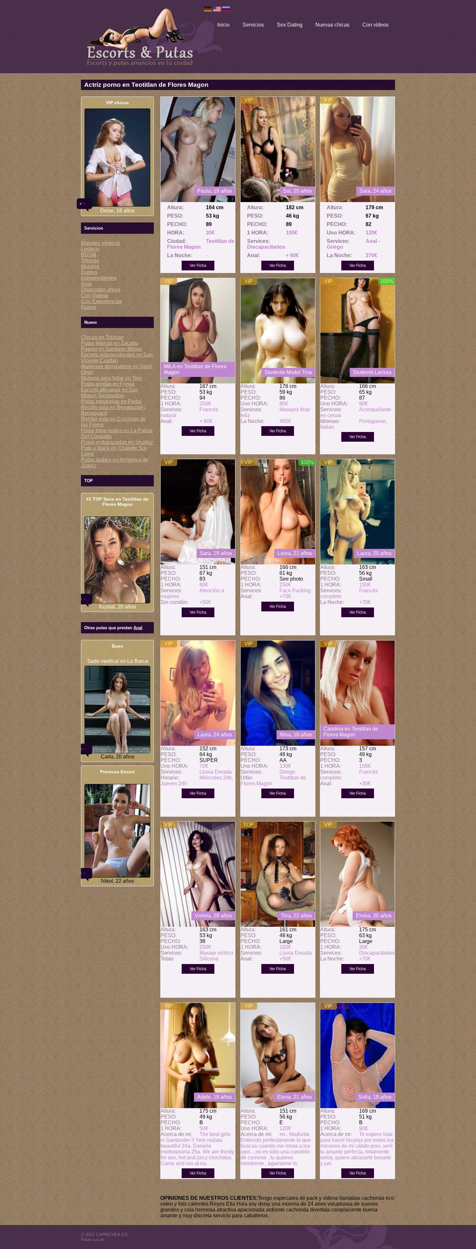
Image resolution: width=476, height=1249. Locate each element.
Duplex (89, 272)
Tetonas (90, 260)
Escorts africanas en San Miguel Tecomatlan (109, 392)
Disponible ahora (100, 289)
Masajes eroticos (100, 243)
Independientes (99, 278)
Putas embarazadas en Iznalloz (117, 442)
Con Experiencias (101, 301)
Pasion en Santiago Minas (111, 349)
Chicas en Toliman (102, 337)
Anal (86, 284)
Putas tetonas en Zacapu (109, 343)
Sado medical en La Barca (117, 661)
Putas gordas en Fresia (107, 384)
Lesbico (90, 249)
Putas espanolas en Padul (111, 401)
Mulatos (90, 266)
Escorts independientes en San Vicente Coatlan (117, 357)
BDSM (88, 254)
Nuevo (88, 307)
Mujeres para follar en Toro (111, 378)
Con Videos (94, 295)
